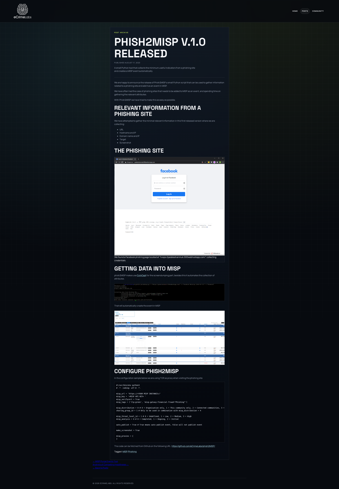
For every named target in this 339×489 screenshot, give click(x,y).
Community (318, 11)
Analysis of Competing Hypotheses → (111, 464)
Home (295, 11)
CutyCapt (141, 275)
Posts (305, 11)
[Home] (23, 11)
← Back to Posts (100, 467)
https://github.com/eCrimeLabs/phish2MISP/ (193, 446)
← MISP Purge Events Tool (105, 461)
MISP (124, 451)
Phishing (132, 451)
